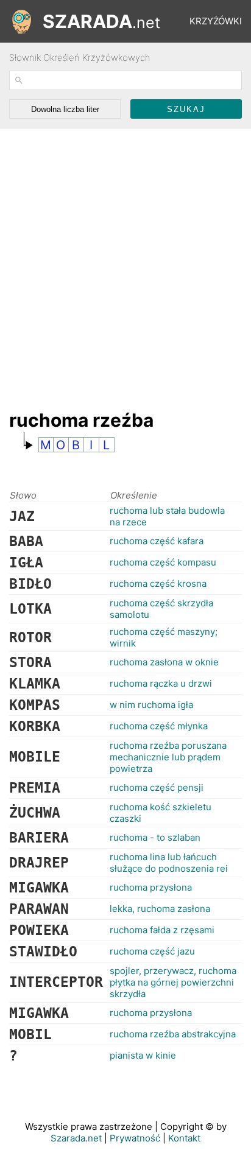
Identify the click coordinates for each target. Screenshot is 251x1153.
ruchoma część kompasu (163, 562)
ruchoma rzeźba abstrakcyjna (173, 1034)
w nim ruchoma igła (151, 704)
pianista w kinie (143, 1055)
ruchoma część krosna (158, 583)
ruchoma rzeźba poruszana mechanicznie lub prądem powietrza (168, 757)
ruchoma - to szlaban (155, 837)
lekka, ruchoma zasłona (160, 908)
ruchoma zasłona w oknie (164, 662)
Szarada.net (76, 1138)
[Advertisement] (125, 263)
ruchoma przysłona (151, 887)
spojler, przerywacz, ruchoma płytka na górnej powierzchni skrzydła (173, 982)
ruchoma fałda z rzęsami (162, 930)
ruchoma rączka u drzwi (161, 683)
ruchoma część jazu (152, 951)
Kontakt (184, 1138)
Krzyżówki (215, 21)
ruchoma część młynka (159, 726)
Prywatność (135, 1138)
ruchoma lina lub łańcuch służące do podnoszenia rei (169, 862)
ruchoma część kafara (156, 541)
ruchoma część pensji (156, 787)
